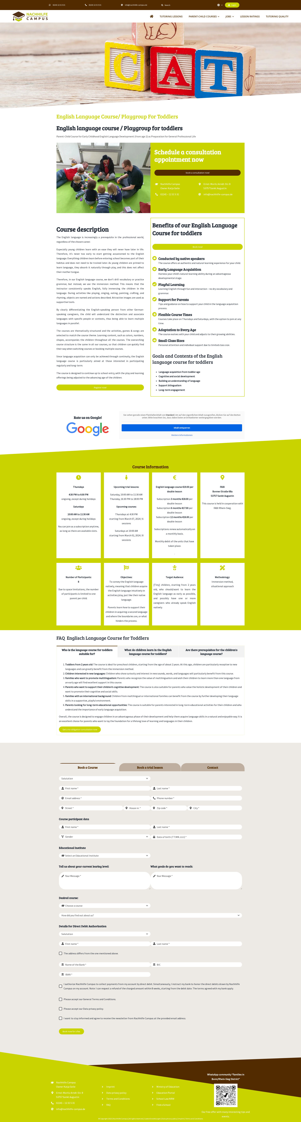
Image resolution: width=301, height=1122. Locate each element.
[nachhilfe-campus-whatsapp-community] (226, 1084)
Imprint (110, 1086)
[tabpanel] (150, 696)
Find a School (163, 1104)
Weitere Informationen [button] (182, 435)
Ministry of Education (167, 1086)
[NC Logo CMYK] (30, 12)
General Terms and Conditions (99, 999)
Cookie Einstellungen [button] (152, 1118)
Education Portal (165, 1092)
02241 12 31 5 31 (59, 5)
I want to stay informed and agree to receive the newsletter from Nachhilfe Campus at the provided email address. (125, 1018)
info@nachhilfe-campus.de (136, 5)
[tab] (87, 651)
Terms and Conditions (118, 1098)
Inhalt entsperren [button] (182, 427)
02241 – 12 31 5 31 (169, 194)
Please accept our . (90, 999)
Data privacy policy (93, 1008)
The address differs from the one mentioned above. (91, 953)
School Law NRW (165, 1098)
